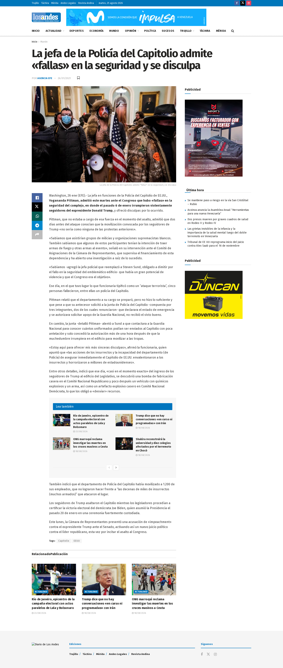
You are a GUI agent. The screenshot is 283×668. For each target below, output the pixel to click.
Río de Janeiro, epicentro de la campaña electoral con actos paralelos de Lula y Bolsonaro (53, 603)
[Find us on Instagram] (248, 3)
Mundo (114, 31)
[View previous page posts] (109, 467)
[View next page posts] (116, 467)
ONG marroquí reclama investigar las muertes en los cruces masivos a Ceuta (90, 443)
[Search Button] (232, 31)
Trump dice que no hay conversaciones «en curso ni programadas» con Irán (154, 419)
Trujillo (35, 3)
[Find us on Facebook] (236, 3)
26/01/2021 (64, 78)
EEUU (77, 541)
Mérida (54, 3)
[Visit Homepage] (46, 17)
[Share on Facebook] (37, 197)
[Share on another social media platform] (37, 234)
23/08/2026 (81, 431)
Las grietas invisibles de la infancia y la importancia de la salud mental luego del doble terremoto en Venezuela (217, 232)
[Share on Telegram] (37, 225)
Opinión (130, 31)
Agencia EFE (44, 78)
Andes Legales (68, 3)
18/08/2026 (143, 428)
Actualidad (54, 31)
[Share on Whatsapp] (37, 216)
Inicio (36, 31)
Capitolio (63, 541)
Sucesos (168, 31)
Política (150, 31)
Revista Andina (86, 3)
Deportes (76, 31)
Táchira (45, 3)
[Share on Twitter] (37, 207)
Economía (96, 31)
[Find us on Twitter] (242, 3)
